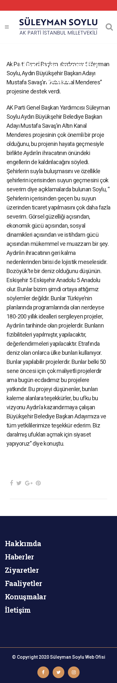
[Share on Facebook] (11, 483)
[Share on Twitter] (19, 483)
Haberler (19, 556)
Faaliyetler (23, 583)
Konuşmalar (25, 596)
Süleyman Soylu (67, 657)
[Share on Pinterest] (38, 483)
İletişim (18, 610)
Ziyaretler (22, 570)
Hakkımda (23, 543)
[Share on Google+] (28, 483)
